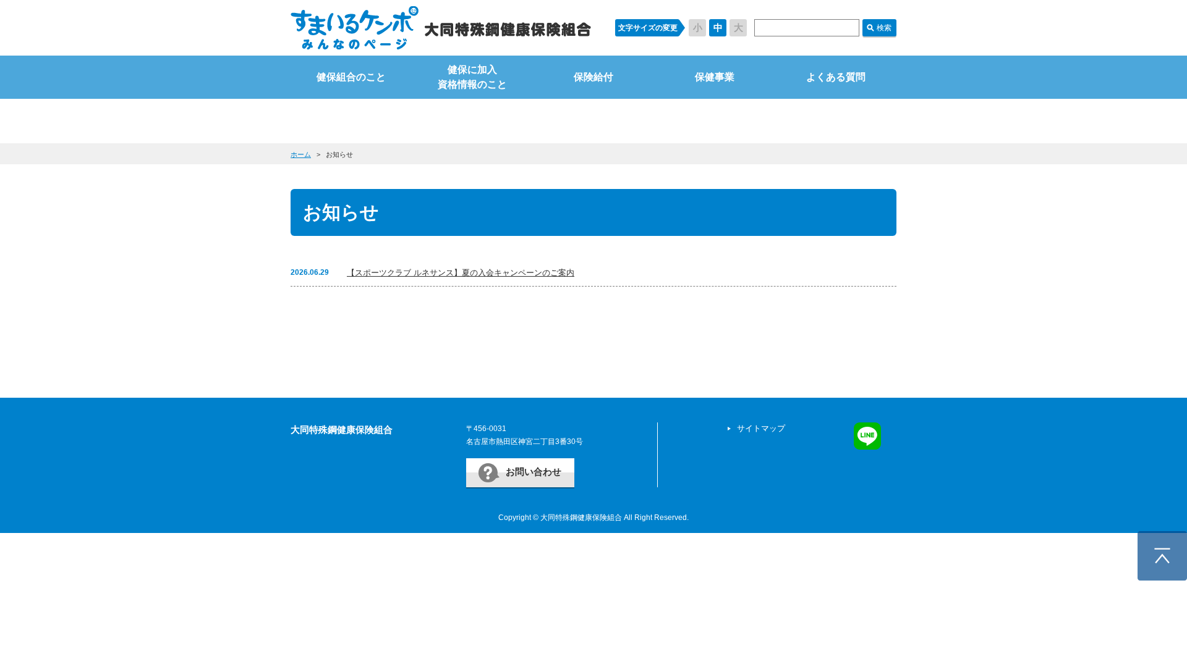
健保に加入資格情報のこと (472, 77)
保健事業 (714, 77)
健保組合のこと (351, 77)
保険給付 (593, 77)
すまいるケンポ (441, 27)
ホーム (301, 154)
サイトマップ (761, 428)
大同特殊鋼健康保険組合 (342, 429)
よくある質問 (836, 77)
